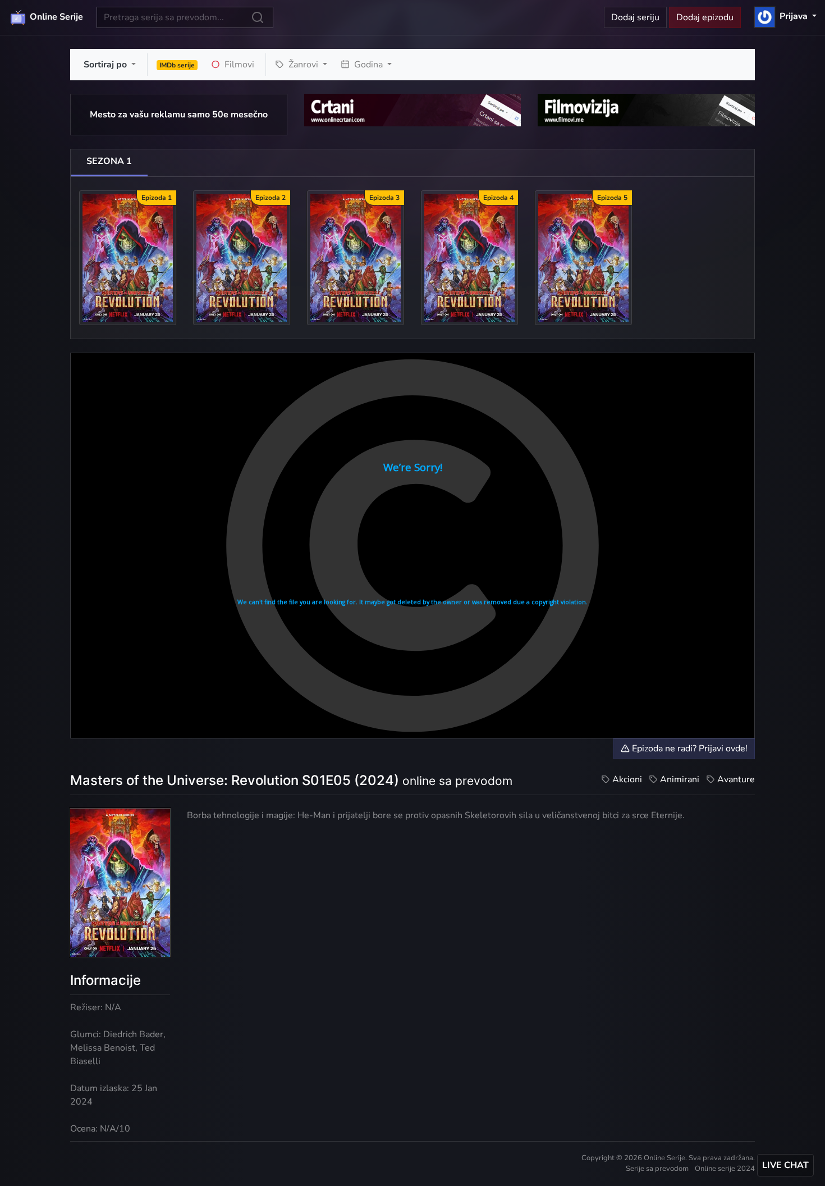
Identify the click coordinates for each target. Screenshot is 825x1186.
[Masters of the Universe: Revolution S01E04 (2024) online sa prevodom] (469, 257)
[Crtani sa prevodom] (412, 109)
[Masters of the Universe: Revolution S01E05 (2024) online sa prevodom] (583, 257)
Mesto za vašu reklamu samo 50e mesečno (179, 114)
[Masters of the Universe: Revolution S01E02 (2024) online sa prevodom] (242, 257)
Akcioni (627, 779)
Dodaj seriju (635, 17)
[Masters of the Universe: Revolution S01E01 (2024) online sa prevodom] (128, 257)
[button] (785, 16)
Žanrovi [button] (303, 64)
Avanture (736, 779)
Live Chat (785, 1165)
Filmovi (238, 64)
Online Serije (55, 17)
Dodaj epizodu (705, 17)
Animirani (679, 779)
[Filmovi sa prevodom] (646, 109)
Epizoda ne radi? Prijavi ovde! (689, 748)
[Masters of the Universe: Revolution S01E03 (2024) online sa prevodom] (356, 257)
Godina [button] (368, 64)
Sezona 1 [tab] (109, 161)
